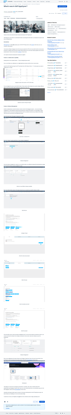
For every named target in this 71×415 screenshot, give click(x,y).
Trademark (27, 413)
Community (10, 1)
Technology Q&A (51, 49)
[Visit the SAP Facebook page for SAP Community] (58, 413)
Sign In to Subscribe (62, 6)
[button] (63, 13)
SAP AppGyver (6, 44)
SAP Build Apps (13, 18)
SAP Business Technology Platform (21, 18)
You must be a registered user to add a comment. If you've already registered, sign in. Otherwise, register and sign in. (23, 406)
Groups (25, 1)
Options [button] (58, 8)
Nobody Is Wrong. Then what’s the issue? (54, 56)
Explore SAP (61, 1)
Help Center (42, 1)
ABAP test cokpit (57, 26)
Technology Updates (39, 18)
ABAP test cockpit (50, 26)
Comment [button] (42, 401)
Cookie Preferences (37, 413)
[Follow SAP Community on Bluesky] (60, 413)
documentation (17, 389)
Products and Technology (18, 1)
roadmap (19, 51)
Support (31, 413)
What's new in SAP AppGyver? (15, 6)
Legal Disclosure (21, 413)
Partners (34, 1)
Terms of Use (11, 413)
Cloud (5, 18)
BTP (55, 30)
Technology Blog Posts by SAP (54, 42)
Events (38, 1)
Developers (29, 1)
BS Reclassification (50, 30)
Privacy (7, 413)
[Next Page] (58, 34)
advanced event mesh (51, 28)
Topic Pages (48, 1)
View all (48, 92)
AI (56, 28)
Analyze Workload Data (62, 28)
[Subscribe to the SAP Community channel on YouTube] (62, 413)
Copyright (16, 413)
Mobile (8, 18)
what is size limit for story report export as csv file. (56, 48)
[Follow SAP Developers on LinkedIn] (64, 413)
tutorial (32, 44)
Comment (7, 408)
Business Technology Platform (52, 33)
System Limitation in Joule (52, 44)
